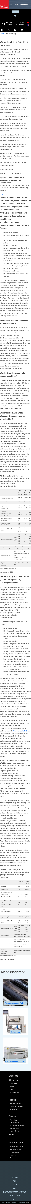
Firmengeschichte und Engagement (17, 1127)
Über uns (13, 1116)
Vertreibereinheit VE (20, 731)
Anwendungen (16, 1142)
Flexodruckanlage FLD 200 (15, 1003)
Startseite (13, 1076)
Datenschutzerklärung (14, 1192)
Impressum (15, 1196)
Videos (12, 1087)
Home (2, 34)
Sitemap (15, 1177)
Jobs (11, 1089)
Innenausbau (14, 1152)
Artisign (27, 1202)
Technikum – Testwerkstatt (14, 1121)
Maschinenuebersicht (17, 1146)
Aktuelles (13, 1080)
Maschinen (13, 1109)
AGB (15, 1181)
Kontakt (12, 1134)
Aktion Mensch (15, 1131)
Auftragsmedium (15, 1103)
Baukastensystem (16, 1149)
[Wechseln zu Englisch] (28, 25)
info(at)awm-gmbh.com (9, 23)
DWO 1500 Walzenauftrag (15, 1061)
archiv (15, 1185)
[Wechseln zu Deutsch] (28, 22)
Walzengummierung (16, 1106)
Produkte (13, 1100)
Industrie (13, 1155)
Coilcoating (15, 1032)
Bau (11, 1158)
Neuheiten (13, 1084)
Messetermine (14, 1092)
